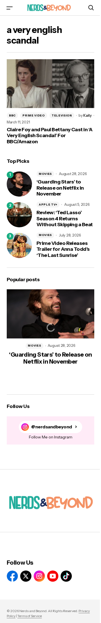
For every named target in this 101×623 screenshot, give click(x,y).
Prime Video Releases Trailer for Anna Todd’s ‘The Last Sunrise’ (63, 249)
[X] (25, 576)
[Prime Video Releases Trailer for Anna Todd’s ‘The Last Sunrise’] (19, 245)
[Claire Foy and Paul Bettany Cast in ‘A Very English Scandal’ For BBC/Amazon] (50, 83)
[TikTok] (66, 576)
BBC (12, 115)
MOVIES (45, 174)
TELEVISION (62, 115)
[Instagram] (39, 576)
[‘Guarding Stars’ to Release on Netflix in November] (19, 184)
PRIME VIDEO (33, 115)
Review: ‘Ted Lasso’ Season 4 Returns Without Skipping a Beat (64, 219)
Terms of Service (29, 616)
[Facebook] (12, 576)
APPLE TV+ (48, 204)
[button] (9, 7)
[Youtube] (52, 576)
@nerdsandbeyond (51, 426)
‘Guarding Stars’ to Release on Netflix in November (60, 188)
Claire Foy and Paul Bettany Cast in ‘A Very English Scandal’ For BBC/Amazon (49, 136)
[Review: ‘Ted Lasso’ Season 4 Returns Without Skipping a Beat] (19, 214)
